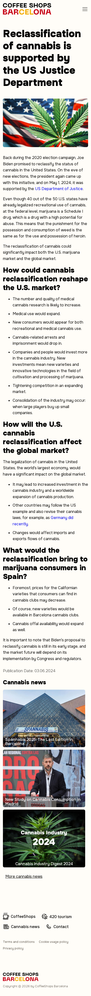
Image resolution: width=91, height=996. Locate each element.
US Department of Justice (59, 188)
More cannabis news (23, 876)
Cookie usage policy (53, 942)
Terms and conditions (19, 942)
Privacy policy (13, 948)
